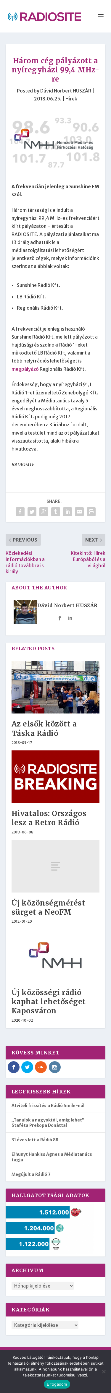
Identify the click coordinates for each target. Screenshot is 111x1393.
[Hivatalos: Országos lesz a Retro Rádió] (56, 776)
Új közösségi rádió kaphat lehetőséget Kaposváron (49, 1001)
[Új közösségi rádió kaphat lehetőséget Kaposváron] (56, 955)
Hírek (71, 99)
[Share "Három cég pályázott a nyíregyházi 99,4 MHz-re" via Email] (79, 512)
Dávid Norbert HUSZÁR (65, 91)
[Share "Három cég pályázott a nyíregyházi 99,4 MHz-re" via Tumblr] (56, 512)
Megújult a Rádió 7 (31, 1174)
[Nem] (104, 1371)
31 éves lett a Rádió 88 (35, 1139)
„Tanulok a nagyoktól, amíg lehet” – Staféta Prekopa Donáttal (50, 1122)
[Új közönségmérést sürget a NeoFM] (56, 866)
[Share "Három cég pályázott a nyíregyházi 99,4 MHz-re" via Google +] (44, 512)
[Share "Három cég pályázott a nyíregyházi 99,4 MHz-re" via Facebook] (20, 512)
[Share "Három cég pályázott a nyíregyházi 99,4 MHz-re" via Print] (91, 512)
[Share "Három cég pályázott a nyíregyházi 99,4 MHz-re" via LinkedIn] (67, 512)
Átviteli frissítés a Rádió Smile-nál (48, 1105)
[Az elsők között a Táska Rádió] (56, 687)
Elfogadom (57, 1384)
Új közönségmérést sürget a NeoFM (49, 907)
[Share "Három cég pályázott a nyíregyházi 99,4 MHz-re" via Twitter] (32, 512)
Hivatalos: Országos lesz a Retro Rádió (49, 818)
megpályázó (25, 369)
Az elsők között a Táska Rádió (44, 728)
